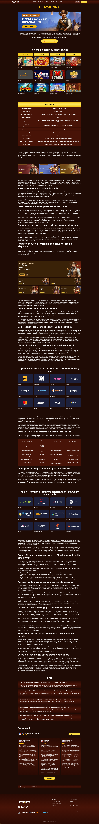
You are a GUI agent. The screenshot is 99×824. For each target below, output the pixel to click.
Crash (56, 54)
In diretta (40, 54)
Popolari (24, 54)
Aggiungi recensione (74, 734)
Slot (73, 54)
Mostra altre (49, 778)
